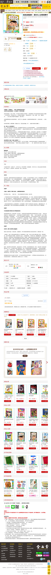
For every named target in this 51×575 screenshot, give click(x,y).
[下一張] (22, 24)
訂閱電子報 (12, 552)
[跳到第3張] (17, 34)
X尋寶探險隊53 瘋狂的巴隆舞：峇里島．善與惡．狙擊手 (33, 420)
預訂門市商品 (41, 76)
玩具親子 (29, 10)
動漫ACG (10, 10)
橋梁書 (26, 43)
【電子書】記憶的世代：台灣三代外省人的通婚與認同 (33, 491)
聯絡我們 (20, 554)
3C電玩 (33, 10)
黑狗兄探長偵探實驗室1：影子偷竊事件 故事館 (46, 420)
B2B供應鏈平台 (30, 558)
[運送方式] (49, 573)
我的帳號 (12, 546)
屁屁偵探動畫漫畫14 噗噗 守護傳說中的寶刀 (31, 331)
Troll (27, 46)
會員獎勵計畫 (12, 550)
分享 (45, 301)
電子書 (23, 10)
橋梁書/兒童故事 (43, 40)
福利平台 (29, 556)
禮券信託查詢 (12, 554)
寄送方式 (20, 550)
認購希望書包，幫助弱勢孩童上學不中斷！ (34, 32)
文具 (26, 10)
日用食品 (43, 10)
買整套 (25, 29)
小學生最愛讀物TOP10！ (29, 63)
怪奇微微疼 (31, 395)
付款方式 (20, 548)
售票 (49, 10)
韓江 (17, 7)
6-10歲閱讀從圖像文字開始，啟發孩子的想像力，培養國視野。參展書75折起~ (20, 85)
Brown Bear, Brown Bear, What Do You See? (8, 491)
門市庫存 (24, 78)
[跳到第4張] (18, 34)
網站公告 (20, 556)
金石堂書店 (3, 546)
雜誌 (20, 10)
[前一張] (4, 24)
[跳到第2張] (16, 34)
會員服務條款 (12, 556)
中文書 (6, 10)
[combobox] (19, 5)
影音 (46, 10)
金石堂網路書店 (4, 548)
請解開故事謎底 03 (20, 395)
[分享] (49, 570)
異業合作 (29, 546)
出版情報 (3, 553)
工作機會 (3, 555)
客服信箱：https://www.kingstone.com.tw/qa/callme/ (25, 569)
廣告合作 (29, 550)
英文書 (17, 10)
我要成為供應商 (30, 548)
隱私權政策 (3, 557)
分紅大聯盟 (29, 552)
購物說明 (20, 546)
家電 (36, 10)
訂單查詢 (12, 548)
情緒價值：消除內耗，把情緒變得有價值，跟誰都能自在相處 (46, 397)
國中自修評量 (12, 7)
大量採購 (28, 78)
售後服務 (20, 552)
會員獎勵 (2, 10)
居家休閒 (39, 10)
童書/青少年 (34, 40)
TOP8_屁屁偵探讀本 (33, 60)
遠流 (29, 53)
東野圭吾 (20, 7)
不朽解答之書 (24, 7)
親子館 (14, 10)
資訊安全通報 (4, 559)
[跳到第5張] (19, 34)
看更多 (19, 38)
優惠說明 (27, 27)
